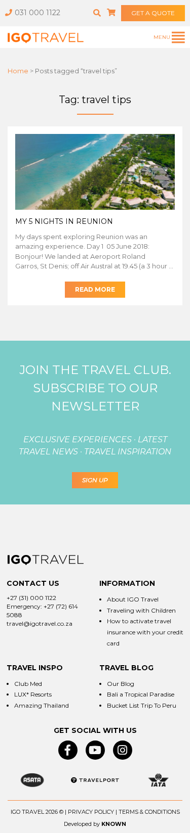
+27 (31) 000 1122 (31, 597)
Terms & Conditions (149, 811)
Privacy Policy (91, 811)
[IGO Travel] (46, 560)
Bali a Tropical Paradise (140, 694)
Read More (95, 289)
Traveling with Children (141, 610)
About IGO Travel (133, 599)
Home (18, 71)
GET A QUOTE (153, 13)
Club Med (28, 683)
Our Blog (120, 683)
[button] (97, 13)
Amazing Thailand (41, 705)
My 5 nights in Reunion (64, 221)
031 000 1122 (37, 12)
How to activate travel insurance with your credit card (145, 631)
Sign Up (95, 480)
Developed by (82, 823)
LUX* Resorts (33, 694)
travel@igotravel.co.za (39, 623)
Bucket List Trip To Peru (141, 705)
